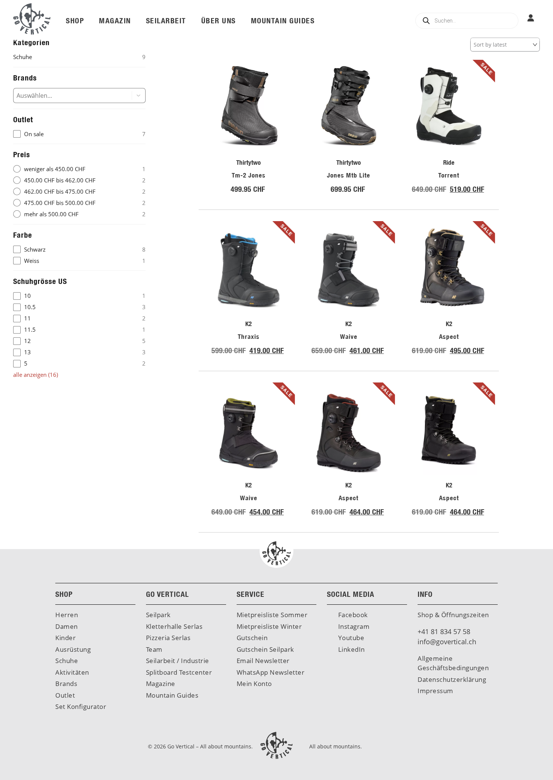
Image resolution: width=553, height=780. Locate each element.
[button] (139, 95)
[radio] (79, 169)
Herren (66, 614)
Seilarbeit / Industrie (177, 660)
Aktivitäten (72, 672)
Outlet (65, 695)
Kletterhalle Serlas (174, 626)
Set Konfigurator (80, 706)
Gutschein (252, 637)
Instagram (352, 626)
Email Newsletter (263, 660)
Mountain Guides (172, 695)
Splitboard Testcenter (179, 672)
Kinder (65, 637)
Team (154, 649)
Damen (66, 626)
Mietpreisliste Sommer (272, 614)
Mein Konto (254, 683)
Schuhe (66, 660)
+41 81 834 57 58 (444, 631)
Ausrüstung (73, 649)
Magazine (160, 683)
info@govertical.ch (447, 641)
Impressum (435, 690)
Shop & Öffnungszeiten (453, 614)
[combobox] (66, 95)
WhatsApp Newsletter (271, 672)
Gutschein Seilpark (265, 649)
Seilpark (158, 614)
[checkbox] (79, 134)
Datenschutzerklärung (452, 679)
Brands (66, 683)
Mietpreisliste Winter (269, 626)
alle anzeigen (35, 374)
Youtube (350, 637)
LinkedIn (350, 649)
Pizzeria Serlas (168, 637)
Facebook (352, 614)
